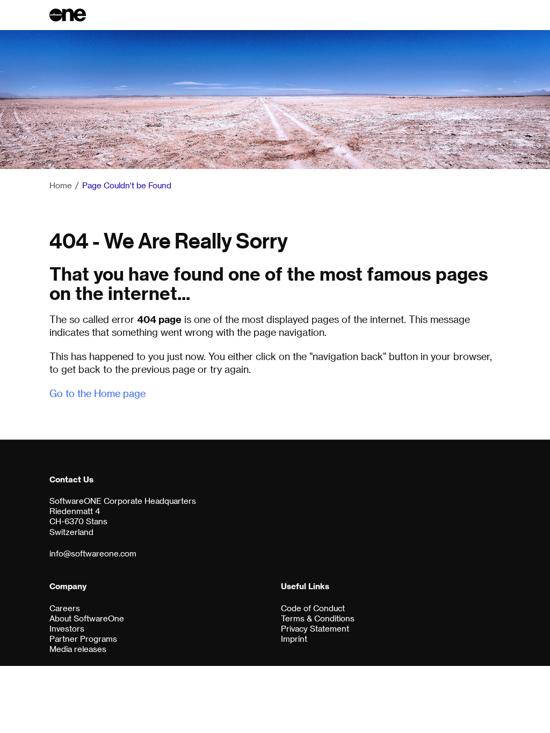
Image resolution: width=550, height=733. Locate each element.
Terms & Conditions (317, 618)
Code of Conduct (313, 608)
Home (60, 185)
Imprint (294, 638)
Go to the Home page (97, 393)
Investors (66, 628)
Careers (64, 608)
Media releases (77, 649)
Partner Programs (83, 638)
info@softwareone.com (92, 553)
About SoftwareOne (86, 618)
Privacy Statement (315, 628)
